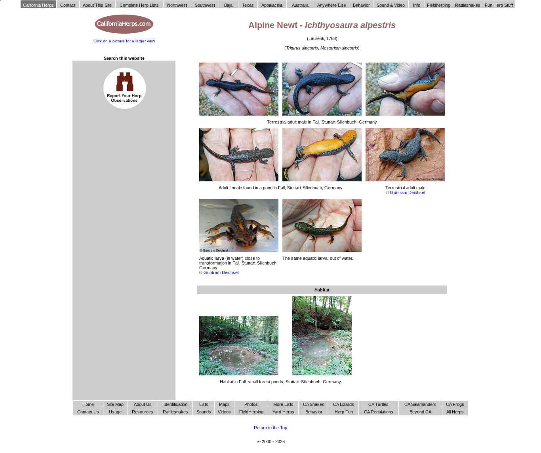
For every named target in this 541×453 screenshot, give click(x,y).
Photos (251, 404)
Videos (224, 411)
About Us (143, 404)
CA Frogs (455, 404)
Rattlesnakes (175, 411)
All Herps (455, 411)
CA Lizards (343, 404)
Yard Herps (283, 411)
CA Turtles (378, 404)
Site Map (115, 404)
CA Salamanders (420, 404)
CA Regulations (378, 411)
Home (88, 404)
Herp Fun (344, 411)
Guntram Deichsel (407, 192)
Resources (142, 411)
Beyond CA (420, 411)
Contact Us (88, 411)
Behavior (313, 411)
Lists (203, 404)
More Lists (283, 404)
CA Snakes (313, 404)
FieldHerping (251, 411)
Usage (115, 411)
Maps (224, 404)
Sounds (203, 411)
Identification (175, 404)
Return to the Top (270, 427)
